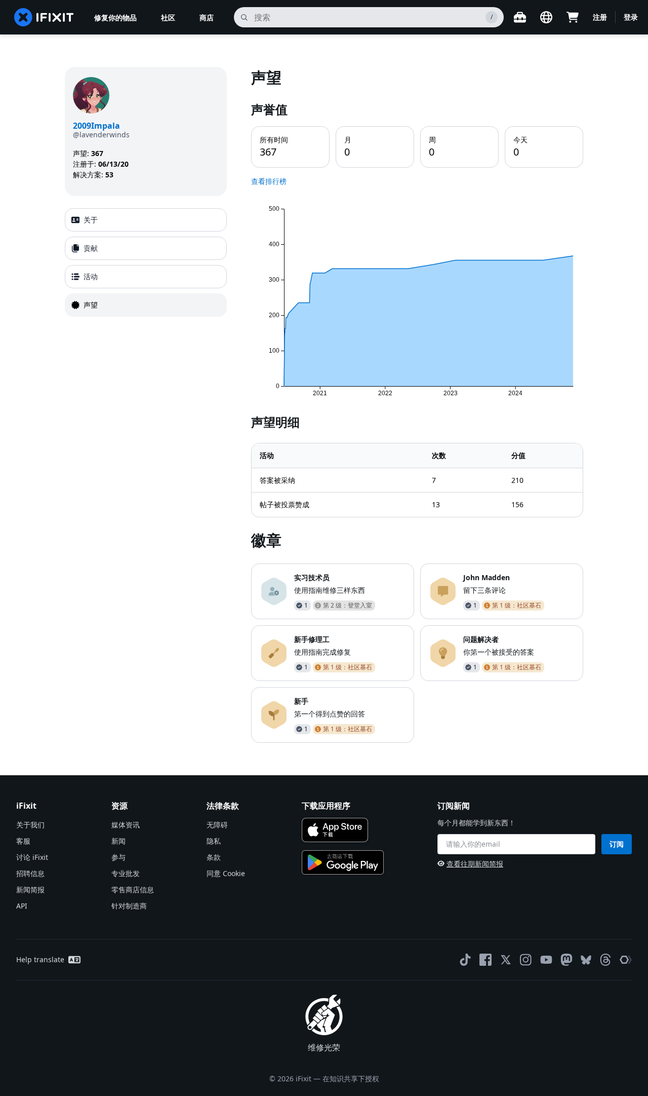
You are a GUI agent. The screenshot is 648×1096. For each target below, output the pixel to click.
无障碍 (217, 824)
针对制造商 (129, 906)
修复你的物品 (115, 17)
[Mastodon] (566, 960)
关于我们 (30, 824)
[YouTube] (546, 960)
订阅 (617, 844)
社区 (168, 17)
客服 (23, 841)
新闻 (118, 841)
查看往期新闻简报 (475, 863)
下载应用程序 (326, 805)
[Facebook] (485, 960)
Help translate (40, 959)
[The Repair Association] (626, 960)
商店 (206, 17)
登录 (631, 17)
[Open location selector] (546, 17)
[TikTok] (465, 960)
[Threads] (605, 960)
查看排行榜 (269, 181)
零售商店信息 (132, 889)
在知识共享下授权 (350, 1078)
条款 (214, 857)
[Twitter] (506, 960)
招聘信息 (30, 873)
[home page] (44, 17)
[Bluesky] (586, 960)
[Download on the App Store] (335, 830)
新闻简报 (30, 889)
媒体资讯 (125, 824)
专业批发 (125, 873)
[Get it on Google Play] (343, 862)
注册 (600, 17)
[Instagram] (526, 960)
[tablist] (146, 262)
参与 (118, 857)
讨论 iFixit (32, 857)
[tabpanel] (417, 404)
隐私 (214, 841)
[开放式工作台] (520, 17)
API (21, 906)
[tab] (146, 220)
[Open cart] (572, 17)
